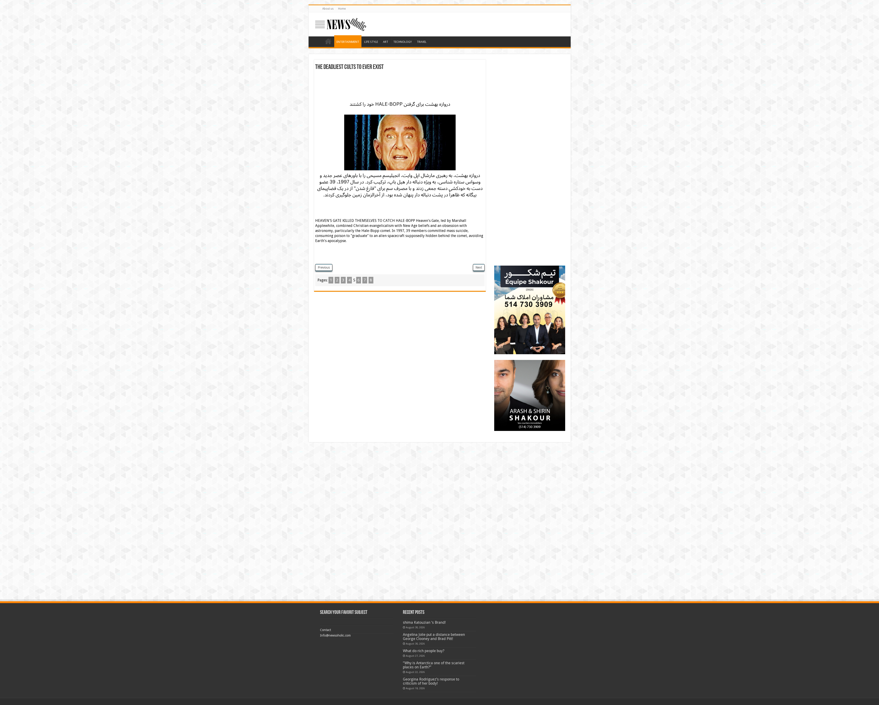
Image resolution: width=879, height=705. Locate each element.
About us (328, 8)
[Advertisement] (400, 83)
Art (385, 42)
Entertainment (347, 42)
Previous (324, 267)
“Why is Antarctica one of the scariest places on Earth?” (433, 665)
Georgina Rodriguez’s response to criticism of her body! (431, 681)
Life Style (371, 42)
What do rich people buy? (423, 651)
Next (478, 267)
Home (342, 8)
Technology (402, 42)
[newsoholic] (340, 23)
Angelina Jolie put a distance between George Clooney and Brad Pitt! (434, 636)
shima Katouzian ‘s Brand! (424, 622)
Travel (421, 42)
